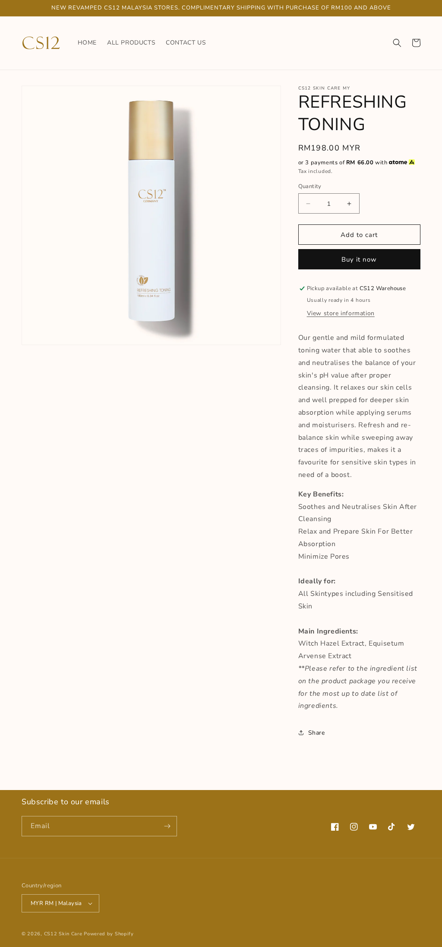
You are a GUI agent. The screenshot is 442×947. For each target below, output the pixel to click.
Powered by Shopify (109, 934)
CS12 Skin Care (63, 934)
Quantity (310, 186)
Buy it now (359, 259)
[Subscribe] (167, 826)
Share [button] (316, 733)
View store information (341, 313)
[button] (397, 42)
